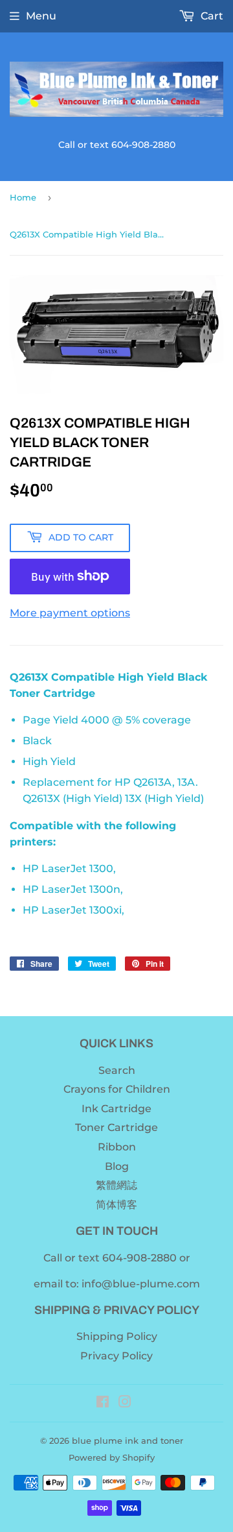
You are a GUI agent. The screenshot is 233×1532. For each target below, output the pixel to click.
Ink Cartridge (116, 1108)
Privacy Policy (116, 1356)
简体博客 (116, 1204)
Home (23, 197)
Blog (117, 1166)
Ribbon (117, 1147)
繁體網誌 (116, 1185)
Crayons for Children (116, 1089)
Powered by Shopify (112, 1457)
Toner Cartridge (116, 1127)
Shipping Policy (116, 1336)
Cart (210, 16)
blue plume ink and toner (127, 1440)
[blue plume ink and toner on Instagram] (124, 1403)
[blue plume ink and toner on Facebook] (102, 1403)
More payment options (70, 613)
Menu (41, 16)
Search (116, 1070)
